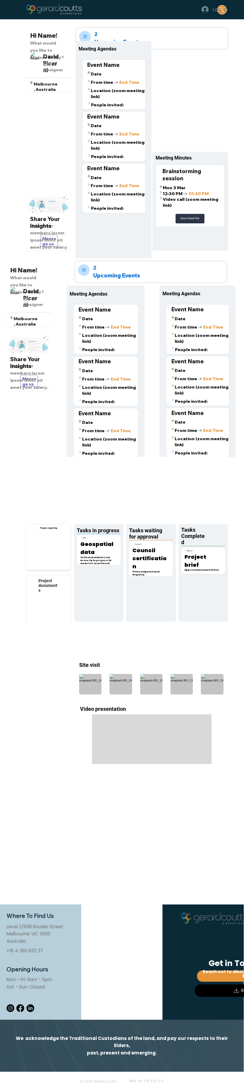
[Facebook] (20, 1008)
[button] (190, 219)
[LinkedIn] (30, 1008)
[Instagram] (10, 1008)
